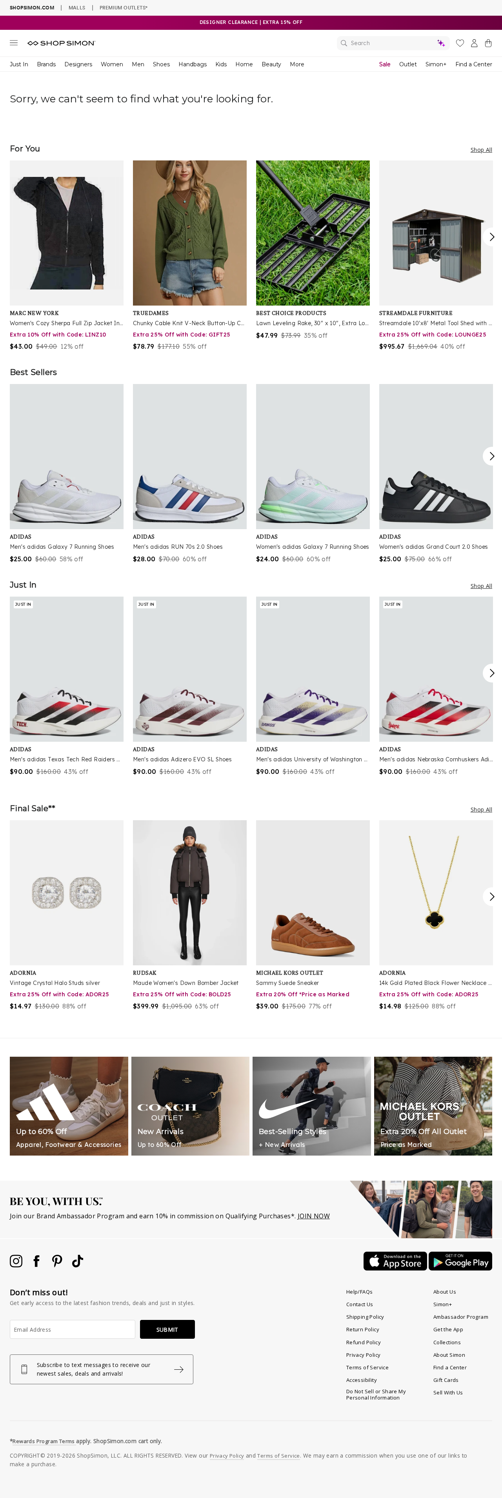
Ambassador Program (460, 1316)
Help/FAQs (359, 1291)
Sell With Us (448, 1392)
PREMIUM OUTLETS (123, 7)
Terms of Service (367, 1367)
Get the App (448, 1329)
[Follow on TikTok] (77, 1265)
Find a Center (473, 64)
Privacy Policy (363, 1354)
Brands (46, 64)
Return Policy (362, 1329)
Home (244, 64)
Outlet (408, 64)
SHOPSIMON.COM (32, 7)
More (297, 64)
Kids (221, 64)
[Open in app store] (396, 1268)
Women (112, 64)
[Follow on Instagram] (17, 1265)
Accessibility (361, 1379)
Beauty (271, 64)
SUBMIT (167, 1329)
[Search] (393, 43)
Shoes (161, 64)
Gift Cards (446, 1379)
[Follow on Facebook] (37, 1265)
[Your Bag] (488, 44)
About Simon (449, 1354)
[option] (66, 255)
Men (138, 64)
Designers (78, 64)
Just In (19, 64)
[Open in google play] (460, 1268)
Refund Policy (363, 1342)
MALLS (77, 7)
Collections (447, 1342)
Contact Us (359, 1304)
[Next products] (492, 237)
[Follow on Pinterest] (58, 1265)
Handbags (192, 64)
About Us (444, 1291)
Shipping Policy (365, 1316)
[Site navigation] (14, 44)
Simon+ (436, 64)
